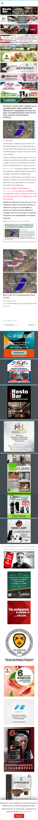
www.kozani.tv (10, 168)
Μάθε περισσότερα (25, 811)
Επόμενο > (32, 325)
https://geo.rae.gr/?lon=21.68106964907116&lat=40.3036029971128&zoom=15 (20, 303)
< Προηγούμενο (9, 325)
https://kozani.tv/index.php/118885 (18, 221)
